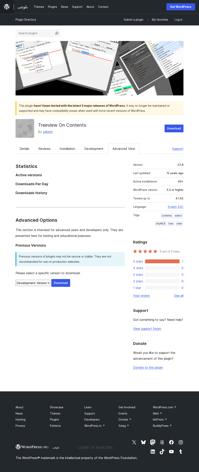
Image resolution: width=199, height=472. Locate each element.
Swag (124, 425)
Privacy (20, 425)
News (19, 413)
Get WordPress (180, 6)
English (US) (175, 206)
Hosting (20, 419)
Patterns (55, 425)
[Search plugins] (57, 33)
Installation (67, 149)
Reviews (44, 149)
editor (178, 215)
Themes (55, 413)
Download (174, 128)
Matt (157, 413)
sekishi (47, 132)
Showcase (56, 407)
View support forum (147, 329)
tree (170, 223)
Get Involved (127, 407)
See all (178, 296)
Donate (125, 419)
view (179, 223)
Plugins (54, 419)
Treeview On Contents (62, 125)
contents (167, 215)
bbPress (160, 419)
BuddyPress (162, 425)
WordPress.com (164, 407)
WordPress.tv (94, 425)
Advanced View (124, 149)
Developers (92, 419)
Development (93, 149)
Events (123, 413)
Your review (141, 296)
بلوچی (56, 447)
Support (177, 149)
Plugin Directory (26, 19)
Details (24, 149)
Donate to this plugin (148, 367)
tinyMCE (160, 223)
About (19, 407)
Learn (88, 407)
